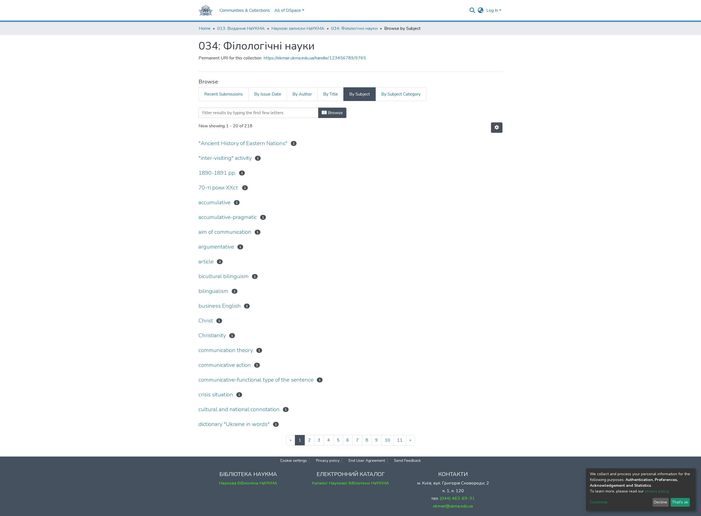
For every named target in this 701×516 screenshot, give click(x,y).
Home (205, 28)
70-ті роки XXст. (219, 187)
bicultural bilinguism (224, 276)
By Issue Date (267, 94)
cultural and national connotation (239, 409)
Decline (660, 502)
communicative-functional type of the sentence (256, 380)
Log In (492, 10)
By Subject (359, 94)
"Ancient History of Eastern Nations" (243, 143)
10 (387, 440)
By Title (330, 94)
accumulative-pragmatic (228, 217)
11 (400, 440)
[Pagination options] (496, 127)
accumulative (215, 202)
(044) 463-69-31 (457, 498)
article (206, 261)
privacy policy (656, 491)
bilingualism (213, 291)
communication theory (226, 350)
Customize (599, 502)
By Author (302, 94)
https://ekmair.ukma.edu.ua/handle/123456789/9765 (315, 58)
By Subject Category (401, 94)
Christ (206, 320)
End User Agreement (367, 460)
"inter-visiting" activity (225, 158)
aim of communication (225, 232)
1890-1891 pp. (217, 173)
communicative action (225, 365)
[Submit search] (472, 10)
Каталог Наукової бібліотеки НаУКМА (350, 483)
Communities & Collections (245, 10)
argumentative (216, 246)
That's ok (680, 502)
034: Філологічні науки (354, 28)
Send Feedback (407, 460)
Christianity (212, 335)
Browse (335, 113)
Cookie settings (293, 460)
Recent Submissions (223, 94)
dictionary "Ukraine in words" (234, 424)
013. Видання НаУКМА (241, 28)
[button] (480, 10)
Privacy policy (328, 460)
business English (220, 306)
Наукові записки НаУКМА (297, 28)
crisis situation (216, 394)
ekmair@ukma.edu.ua (453, 506)
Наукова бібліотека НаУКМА (248, 483)
